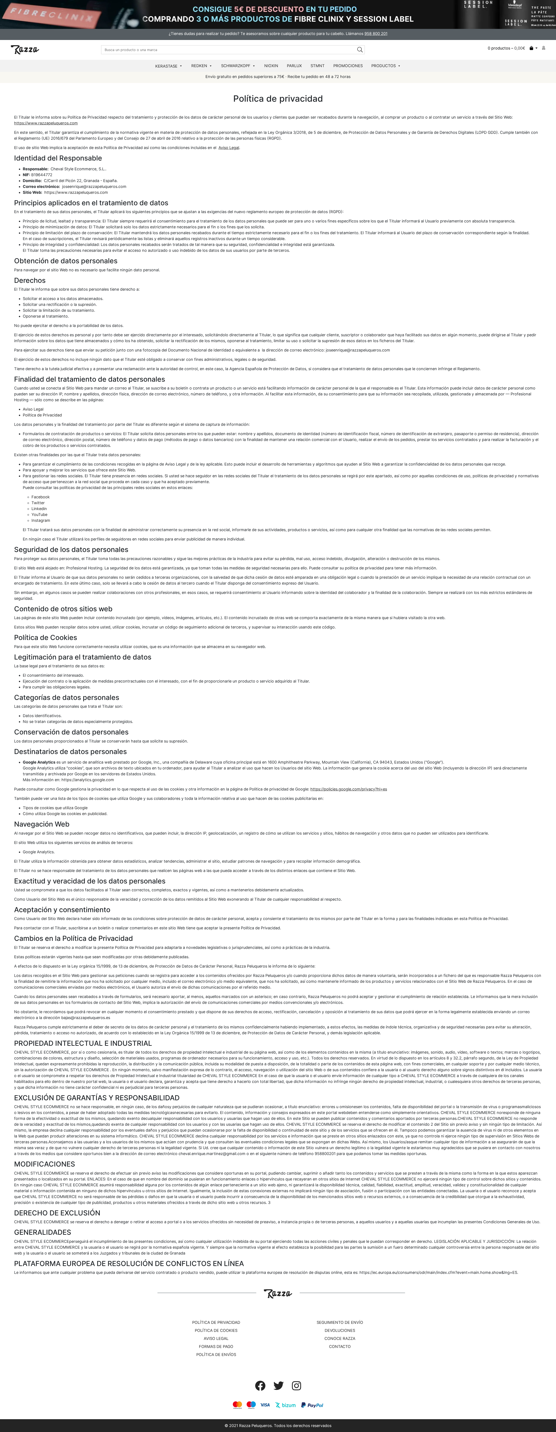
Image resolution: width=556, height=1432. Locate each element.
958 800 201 (375, 33)
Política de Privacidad (42, 415)
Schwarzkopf (235, 65)
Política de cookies (216, 1330)
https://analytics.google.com (87, 779)
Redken (199, 65)
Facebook (40, 497)
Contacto (340, 1346)
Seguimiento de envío (340, 1322)
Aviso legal (216, 1338)
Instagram (40, 520)
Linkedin (39, 508)
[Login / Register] (543, 48)
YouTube (39, 514)
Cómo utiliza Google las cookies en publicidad (64, 813)
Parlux (294, 65)
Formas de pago (216, 1346)
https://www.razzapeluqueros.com (46, 123)
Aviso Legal (228, 147)
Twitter (38, 503)
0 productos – (506, 48)
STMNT (318, 65)
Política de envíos (216, 1354)
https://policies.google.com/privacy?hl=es (348, 789)
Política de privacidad (216, 1322)
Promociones (348, 65)
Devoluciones (340, 1330)
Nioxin (271, 65)
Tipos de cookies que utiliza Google (55, 808)
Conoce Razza (339, 1338)
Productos (383, 65)
